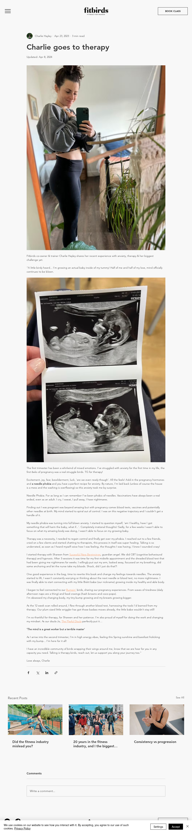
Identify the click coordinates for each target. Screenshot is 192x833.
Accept (176, 827)
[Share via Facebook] (28, 672)
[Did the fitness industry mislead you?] (35, 719)
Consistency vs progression (155, 742)
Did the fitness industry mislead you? (30, 744)
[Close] (187, 826)
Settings (158, 827)
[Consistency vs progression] (157, 719)
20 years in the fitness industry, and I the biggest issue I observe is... (93, 744)
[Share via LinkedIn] (47, 672)
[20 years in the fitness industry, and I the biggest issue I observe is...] (96, 719)
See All (180, 697)
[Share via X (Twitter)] (37, 672)
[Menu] (7, 11)
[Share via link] (56, 672)
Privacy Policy (22, 828)
